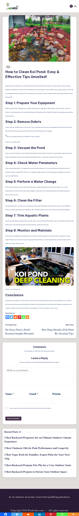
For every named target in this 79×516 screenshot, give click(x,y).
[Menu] (75, 6)
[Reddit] (15, 317)
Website (56, 394)
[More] (27, 317)
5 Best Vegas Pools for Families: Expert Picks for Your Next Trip (37, 456)
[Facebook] (7, 317)
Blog (8, 67)
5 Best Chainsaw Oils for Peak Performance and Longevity (36, 448)
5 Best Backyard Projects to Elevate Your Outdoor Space (35, 472)
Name (9, 394)
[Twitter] (11, 317)
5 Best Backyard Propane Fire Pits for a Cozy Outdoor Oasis (37, 465)
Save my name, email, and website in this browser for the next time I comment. (30, 408)
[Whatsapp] (23, 317)
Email (33, 394)
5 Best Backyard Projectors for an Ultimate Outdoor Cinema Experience (37, 439)
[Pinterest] (19, 317)
